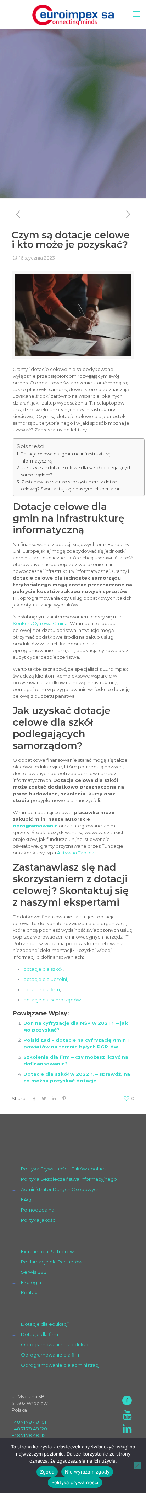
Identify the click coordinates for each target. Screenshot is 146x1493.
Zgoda (47, 1472)
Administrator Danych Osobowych (60, 1189)
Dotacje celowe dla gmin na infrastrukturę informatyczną (65, 457)
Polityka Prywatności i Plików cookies (63, 1169)
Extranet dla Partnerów (47, 1251)
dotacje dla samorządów (52, 1000)
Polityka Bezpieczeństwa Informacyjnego (69, 1179)
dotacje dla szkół (43, 969)
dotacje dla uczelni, (45, 979)
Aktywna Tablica (75, 852)
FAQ (26, 1199)
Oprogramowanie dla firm (51, 1355)
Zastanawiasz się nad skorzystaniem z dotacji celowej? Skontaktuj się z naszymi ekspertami (70, 485)
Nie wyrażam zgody (87, 1472)
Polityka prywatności (75, 1482)
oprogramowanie (35, 826)
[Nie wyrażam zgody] (137, 1465)
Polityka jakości (38, 1220)
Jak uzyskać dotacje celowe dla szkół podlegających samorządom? (76, 471)
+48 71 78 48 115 (28, 1435)
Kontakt (30, 1292)
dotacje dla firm (41, 989)
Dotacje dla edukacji (45, 1324)
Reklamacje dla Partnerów (51, 1262)
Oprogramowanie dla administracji (60, 1365)
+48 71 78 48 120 (29, 1428)
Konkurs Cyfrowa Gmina (40, 623)
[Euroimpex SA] (73, 14)
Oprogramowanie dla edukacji (56, 1344)
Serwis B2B (34, 1272)
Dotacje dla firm (39, 1334)
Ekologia (31, 1282)
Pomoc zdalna (37, 1210)
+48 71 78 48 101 (29, 1422)
